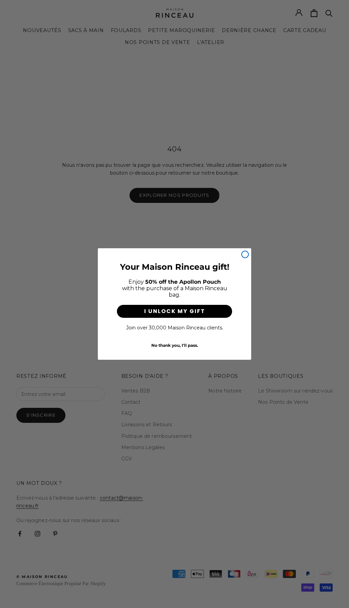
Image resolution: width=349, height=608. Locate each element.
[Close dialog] (245, 254)
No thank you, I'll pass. (174, 345)
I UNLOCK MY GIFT (174, 311)
